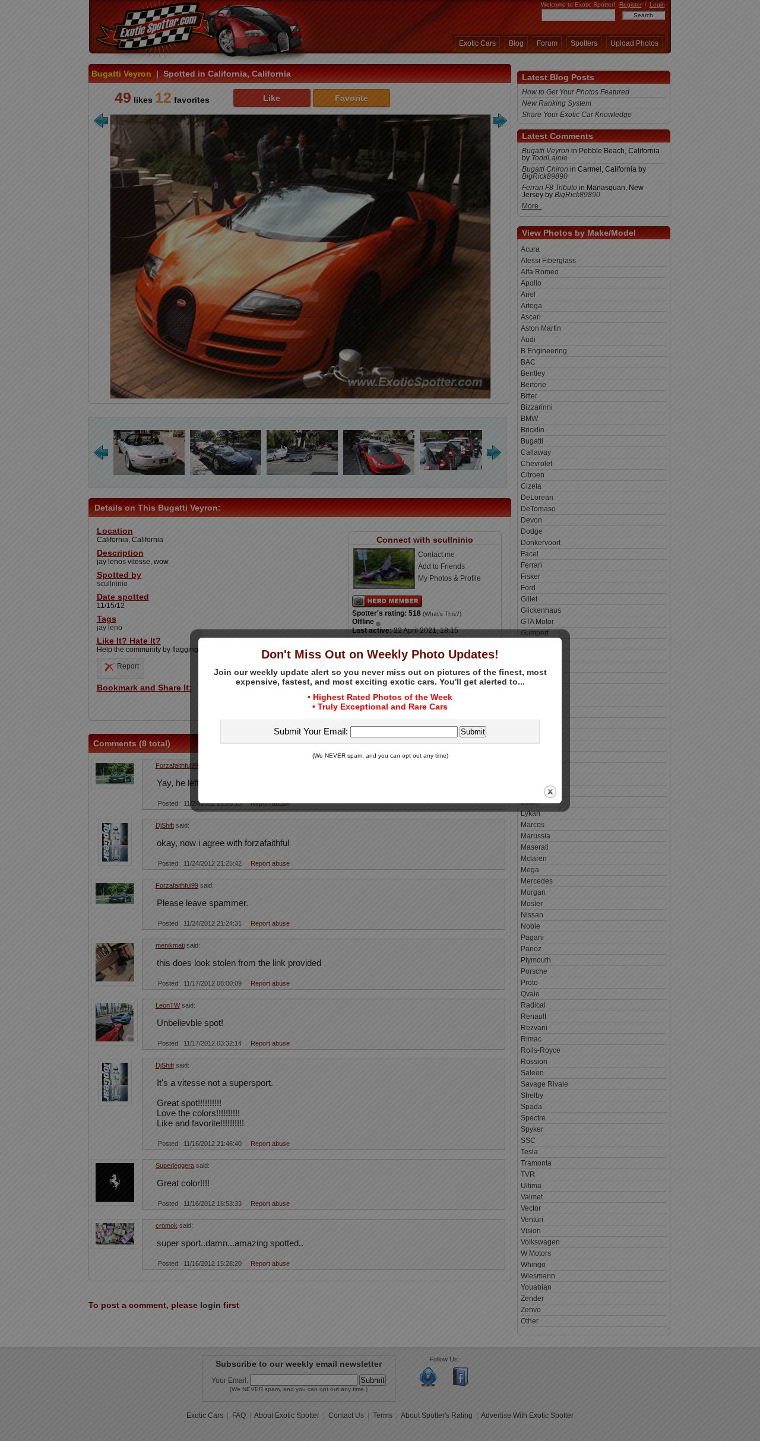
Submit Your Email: (312, 731)
